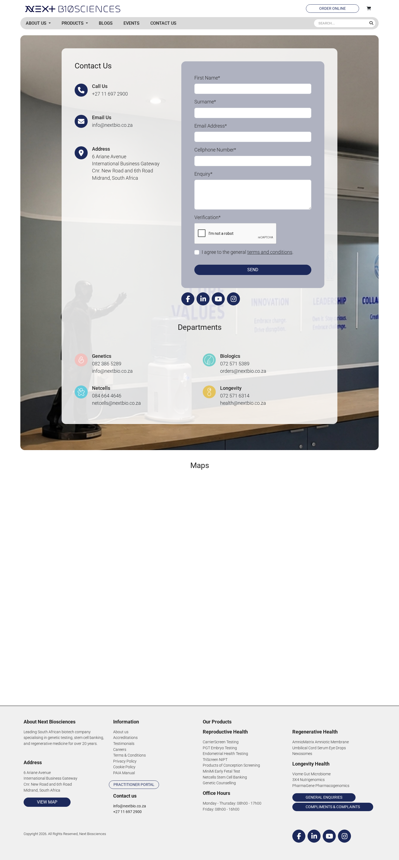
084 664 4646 (106, 396)
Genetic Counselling (219, 783)
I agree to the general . (247, 252)
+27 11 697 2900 (110, 94)
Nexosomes (302, 753)
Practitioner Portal (133, 784)
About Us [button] (36, 23)
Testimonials (123, 743)
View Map (47, 802)
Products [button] (73, 23)
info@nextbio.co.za (112, 125)
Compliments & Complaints (333, 807)
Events (131, 23)
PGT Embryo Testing (220, 748)
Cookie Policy (124, 767)
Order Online (332, 8)
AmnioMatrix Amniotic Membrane (320, 742)
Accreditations (125, 737)
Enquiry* (203, 174)
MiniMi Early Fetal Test (221, 771)
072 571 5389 (234, 363)
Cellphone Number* (215, 150)
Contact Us (163, 23)
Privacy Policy (125, 761)
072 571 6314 (234, 396)
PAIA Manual (124, 773)
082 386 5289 (106, 363)
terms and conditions (269, 252)
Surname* (205, 102)
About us (120, 732)
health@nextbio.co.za (243, 403)
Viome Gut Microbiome (311, 774)
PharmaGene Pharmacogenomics (320, 785)
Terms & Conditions (129, 755)
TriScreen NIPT (215, 759)
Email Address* (210, 126)
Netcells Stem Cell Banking (225, 777)
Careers (119, 749)
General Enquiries (324, 797)
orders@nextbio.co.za (243, 371)
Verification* (207, 217)
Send (252, 269)
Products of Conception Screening (231, 765)
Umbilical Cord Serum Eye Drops (319, 748)
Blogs (106, 23)
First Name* (207, 78)
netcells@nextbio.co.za (116, 403)
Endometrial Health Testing (225, 753)
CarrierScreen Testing (221, 742)
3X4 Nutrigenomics (308, 779)
